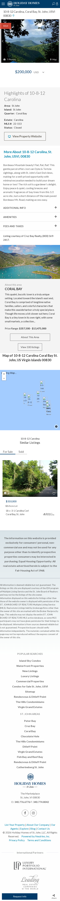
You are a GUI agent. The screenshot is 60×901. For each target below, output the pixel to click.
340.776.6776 (22, 801)
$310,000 (11, 501)
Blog (33, 828)
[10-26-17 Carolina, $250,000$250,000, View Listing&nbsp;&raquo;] (39, 396)
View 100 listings (30, 347)
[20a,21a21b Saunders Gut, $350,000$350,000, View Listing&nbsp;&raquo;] (45, 402)
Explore (24, 828)
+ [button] (4, 374)
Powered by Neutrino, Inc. (35, 836)
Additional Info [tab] (14, 207)
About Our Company (37, 824)
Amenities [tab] (10, 216)
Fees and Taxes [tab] (13, 226)
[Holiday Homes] (22, 6)
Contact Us (43, 828)
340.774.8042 (41, 801)
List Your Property (15, 824)
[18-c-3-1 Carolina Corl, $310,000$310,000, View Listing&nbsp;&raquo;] (25, 398)
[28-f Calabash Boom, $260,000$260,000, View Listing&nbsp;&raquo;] (48, 409)
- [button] (4, 378)
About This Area (30, 337)
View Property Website (27, 136)
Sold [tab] (21, 451)
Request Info (19, 896)
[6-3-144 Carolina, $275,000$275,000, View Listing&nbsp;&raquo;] (42, 386)
